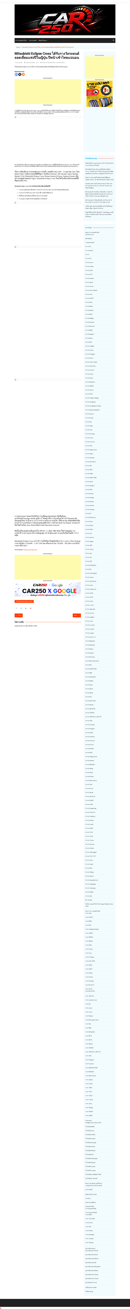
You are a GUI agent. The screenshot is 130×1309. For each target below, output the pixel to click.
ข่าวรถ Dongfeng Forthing (93, 406)
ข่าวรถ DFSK (89, 394)
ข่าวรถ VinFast (89, 848)
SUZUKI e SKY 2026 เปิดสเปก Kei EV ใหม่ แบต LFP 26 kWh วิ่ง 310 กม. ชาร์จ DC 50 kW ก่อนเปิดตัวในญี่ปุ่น (98, 186)
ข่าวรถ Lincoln (89, 613)
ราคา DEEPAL (89, 937)
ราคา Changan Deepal (92, 929)
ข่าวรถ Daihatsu (90, 382)
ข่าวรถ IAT (88, 513)
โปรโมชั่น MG (89, 1154)
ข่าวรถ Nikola (89, 693)
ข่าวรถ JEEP (88, 545)
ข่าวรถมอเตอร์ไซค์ (90, 1208)
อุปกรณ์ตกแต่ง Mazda (91, 1258)
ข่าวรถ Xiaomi (89, 876)
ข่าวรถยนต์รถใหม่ (21, 40)
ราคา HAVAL (89, 973)
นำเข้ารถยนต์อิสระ (90, 1202)
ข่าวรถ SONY (89, 804)
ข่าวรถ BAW (88, 314)
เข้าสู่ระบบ (22, 626)
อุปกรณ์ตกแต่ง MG (90, 1262)
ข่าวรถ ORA (88, 721)
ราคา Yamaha (89, 1242)
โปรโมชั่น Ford (89, 1131)
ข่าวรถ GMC (89, 470)
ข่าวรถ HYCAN (89, 505)
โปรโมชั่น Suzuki (90, 1166)
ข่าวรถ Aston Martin (91, 290)
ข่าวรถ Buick (89, 338)
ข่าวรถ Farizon (89, 414)
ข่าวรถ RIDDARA (90, 764)
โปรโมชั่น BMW (90, 1127)
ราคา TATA (88, 1092)
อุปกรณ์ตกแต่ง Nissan (91, 1270)
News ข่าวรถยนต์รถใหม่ (48, 62)
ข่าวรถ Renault (89, 760)
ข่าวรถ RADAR (89, 749)
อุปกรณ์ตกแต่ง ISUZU (91, 1255)
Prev (19, 615)
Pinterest (30, 608)
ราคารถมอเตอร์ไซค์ (91, 1212)
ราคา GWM (88, 969)
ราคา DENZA (89, 941)
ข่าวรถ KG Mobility (90, 565)
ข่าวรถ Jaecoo (89, 537)
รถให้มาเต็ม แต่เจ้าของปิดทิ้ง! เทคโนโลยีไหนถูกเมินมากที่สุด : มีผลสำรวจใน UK (99, 207)
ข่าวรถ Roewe (89, 776)
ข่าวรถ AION (89, 270)
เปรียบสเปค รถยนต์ (90, 1287)
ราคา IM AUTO (89, 985)
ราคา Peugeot (89, 1060)
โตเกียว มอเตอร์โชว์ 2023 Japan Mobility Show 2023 (99, 905)
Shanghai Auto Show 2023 (93, 1123)
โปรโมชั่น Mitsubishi (91, 1158)
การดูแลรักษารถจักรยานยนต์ (93, 1185)
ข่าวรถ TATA (89, 832)
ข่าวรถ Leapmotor (90, 589)
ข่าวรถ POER (89, 733)
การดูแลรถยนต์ (89, 242)
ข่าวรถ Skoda (89, 792)
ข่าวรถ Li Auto (89, 605)
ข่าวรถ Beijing (89, 318)
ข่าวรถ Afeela (89, 266)
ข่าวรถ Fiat (88, 422)
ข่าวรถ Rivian (89, 772)
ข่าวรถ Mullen (89, 681)
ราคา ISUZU (88, 989)
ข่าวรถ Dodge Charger (92, 398)
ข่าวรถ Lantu (89, 585)
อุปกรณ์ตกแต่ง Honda (91, 1251)
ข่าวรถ (87, 254)
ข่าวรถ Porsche (90, 741)
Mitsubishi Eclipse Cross (25, 601)
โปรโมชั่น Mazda (90, 1150)
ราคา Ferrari (89, 949)
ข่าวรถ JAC (88, 533)
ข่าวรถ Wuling (89, 872)
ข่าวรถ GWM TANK (90, 478)
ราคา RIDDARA (89, 1072)
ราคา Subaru (89, 1080)
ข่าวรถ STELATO (90, 812)
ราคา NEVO (88, 1040)
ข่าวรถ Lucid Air (90, 625)
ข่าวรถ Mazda (89, 653)
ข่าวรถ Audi (88, 294)
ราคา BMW (88, 921)
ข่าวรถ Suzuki (89, 824)
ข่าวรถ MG (88, 665)
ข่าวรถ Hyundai (89, 509)
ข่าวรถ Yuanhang (90, 888)
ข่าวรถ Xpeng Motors (91, 880)
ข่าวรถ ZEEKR (89, 892)
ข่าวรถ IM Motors (90, 517)
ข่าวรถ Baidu (89, 306)
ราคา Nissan (89, 1044)
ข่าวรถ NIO (88, 697)
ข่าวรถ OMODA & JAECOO (93, 717)
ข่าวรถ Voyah (89, 864)
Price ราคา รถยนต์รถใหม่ (92, 911)
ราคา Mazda (89, 1016)
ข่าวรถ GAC (88, 446)
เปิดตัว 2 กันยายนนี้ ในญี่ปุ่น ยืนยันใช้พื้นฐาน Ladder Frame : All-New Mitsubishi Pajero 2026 (99, 179)
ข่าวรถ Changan (90, 354)
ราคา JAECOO (89, 996)
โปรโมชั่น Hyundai (90, 1142)
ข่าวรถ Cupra (89, 374)
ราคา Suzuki (89, 1084)
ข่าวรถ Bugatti (89, 334)
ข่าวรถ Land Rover (90, 581)
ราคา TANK (88, 1088)
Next (75, 615)
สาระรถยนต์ (88, 1189)
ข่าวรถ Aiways (89, 278)
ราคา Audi (88, 913)
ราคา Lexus (88, 1008)
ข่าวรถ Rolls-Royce (91, 780)
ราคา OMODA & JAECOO (93, 1052)
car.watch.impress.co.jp (30, 550)
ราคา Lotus (88, 1012)
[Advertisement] (48, 91)
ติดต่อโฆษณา (43, 40)
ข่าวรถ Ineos (89, 521)
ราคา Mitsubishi (90, 1032)
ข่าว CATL (88, 246)
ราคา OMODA (89, 1048)
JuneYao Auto (89, 234)
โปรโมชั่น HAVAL (90, 1135)
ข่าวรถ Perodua (90, 725)
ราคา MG (88, 1024)
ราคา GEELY (89, 965)
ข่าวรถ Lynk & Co (90, 637)
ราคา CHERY (89, 933)
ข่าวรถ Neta (89, 685)
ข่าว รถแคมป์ (89, 250)
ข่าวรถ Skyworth (90, 796)
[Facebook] (16, 74)
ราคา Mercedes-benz (92, 1020)
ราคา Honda (89, 977)
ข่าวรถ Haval (89, 482)
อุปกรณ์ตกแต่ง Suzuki (91, 1274)
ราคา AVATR (89, 917)
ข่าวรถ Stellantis (90, 816)
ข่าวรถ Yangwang (90, 884)
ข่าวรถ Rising (89, 768)
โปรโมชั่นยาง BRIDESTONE (93, 1174)
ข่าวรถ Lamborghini (91, 573)
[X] (19, 74)
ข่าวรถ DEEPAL (89, 386)
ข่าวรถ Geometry (90, 462)
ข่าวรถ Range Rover (91, 756)
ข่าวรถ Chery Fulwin (91, 362)
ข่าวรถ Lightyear (90, 609)
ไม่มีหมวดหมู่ (89, 1291)
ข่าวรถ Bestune (90, 326)
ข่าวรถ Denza (89, 390)
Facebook (16, 608)
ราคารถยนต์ (33, 40)
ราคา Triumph (89, 1238)
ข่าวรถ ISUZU (89, 529)
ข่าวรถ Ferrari (89, 418)
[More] (23, 74)
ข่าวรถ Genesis (89, 458)
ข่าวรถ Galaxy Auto (91, 450)
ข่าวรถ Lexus (89, 601)
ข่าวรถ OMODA (89, 713)
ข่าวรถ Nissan (89, 705)
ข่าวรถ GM (88, 466)
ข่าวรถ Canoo (89, 350)
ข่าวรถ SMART (89, 800)
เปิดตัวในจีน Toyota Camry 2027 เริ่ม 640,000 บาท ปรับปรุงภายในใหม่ (99, 164)
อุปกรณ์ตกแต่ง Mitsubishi (92, 1266)
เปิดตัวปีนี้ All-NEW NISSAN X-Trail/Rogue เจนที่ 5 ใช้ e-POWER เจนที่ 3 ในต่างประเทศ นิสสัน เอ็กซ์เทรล (99, 214)
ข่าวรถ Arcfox (89, 286)
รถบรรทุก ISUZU (90, 991)
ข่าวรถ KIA (88, 569)
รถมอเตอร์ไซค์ (89, 1206)
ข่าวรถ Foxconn (90, 442)
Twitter (21, 608)
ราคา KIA (88, 1004)
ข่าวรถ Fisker (89, 426)
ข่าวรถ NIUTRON (90, 709)
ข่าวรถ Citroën (89, 370)
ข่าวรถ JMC (88, 561)
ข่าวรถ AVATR (89, 298)
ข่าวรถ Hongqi (89, 497)
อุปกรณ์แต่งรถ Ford (91, 1282)
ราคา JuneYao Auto (91, 1000)
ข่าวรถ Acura (89, 262)
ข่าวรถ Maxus (89, 649)
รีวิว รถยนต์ (88, 900)
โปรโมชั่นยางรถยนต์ (91, 1178)
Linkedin (26, 608)
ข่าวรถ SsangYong (90, 808)
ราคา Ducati (89, 1223)
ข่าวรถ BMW (89, 330)
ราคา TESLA (89, 1096)
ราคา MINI (88, 1028)
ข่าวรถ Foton (89, 438)
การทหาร (88, 1198)
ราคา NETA (88, 1036)
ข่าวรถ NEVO (89, 689)
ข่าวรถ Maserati (90, 645)
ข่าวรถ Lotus (89, 621)
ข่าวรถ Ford (88, 430)
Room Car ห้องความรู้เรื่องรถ (93, 1183)
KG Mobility (88, 238)
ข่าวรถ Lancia (89, 577)
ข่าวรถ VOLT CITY (90, 856)
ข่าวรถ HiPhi (88, 489)
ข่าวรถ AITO (89, 274)
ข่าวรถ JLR (88, 557)
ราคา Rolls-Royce (90, 1076)
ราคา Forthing (89, 957)
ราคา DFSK (88, 945)
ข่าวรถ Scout (89, 788)
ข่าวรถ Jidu (88, 553)
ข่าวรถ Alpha (89, 282)
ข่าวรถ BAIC (88, 302)
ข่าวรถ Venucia (89, 844)
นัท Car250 (19, 62)
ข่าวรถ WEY (88, 868)
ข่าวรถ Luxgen (89, 633)
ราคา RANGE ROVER (91, 1068)
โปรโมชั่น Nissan (90, 1162)
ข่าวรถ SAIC (88, 784)
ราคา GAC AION (90, 961)
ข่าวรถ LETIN (89, 597)
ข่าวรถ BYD (88, 342)
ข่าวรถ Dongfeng (90, 402)
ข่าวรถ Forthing (90, 434)
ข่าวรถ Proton (89, 745)
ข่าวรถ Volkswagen (91, 852)
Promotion (88, 1120)
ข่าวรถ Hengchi (89, 486)
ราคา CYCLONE (90, 1219)
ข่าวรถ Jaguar (89, 541)
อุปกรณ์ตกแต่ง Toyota (91, 1278)
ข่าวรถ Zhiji (88, 896)
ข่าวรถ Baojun (89, 310)
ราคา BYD (88, 925)
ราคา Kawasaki (89, 1235)
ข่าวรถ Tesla (89, 836)
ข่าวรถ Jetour (89, 549)
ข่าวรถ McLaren (90, 657)
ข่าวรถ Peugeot (90, 729)
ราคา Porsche (89, 1064)
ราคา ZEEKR (88, 1115)
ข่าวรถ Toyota (89, 840)
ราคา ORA (88, 1056)
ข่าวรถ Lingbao (89, 617)
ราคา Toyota (89, 1100)
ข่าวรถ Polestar (90, 737)
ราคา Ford (88, 953)
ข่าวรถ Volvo (89, 860)
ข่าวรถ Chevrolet (90, 366)
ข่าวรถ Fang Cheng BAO (92, 410)
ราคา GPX (88, 1227)
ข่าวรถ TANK (89, 828)
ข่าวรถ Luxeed (89, 629)
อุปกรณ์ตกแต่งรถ (90, 1248)
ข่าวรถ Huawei (89, 501)
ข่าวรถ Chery (89, 358)
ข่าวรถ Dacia (89, 378)
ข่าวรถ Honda (89, 493)
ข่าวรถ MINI (88, 673)
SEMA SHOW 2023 (91, 1194)
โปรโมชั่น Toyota (90, 1170)
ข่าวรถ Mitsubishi (60, 62)
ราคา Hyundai (89, 981)
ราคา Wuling (89, 1108)
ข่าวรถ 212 (88, 258)
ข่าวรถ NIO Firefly (90, 701)
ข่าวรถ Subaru (89, 820)
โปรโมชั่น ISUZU (90, 1146)
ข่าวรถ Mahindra (90, 641)
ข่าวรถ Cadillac (89, 346)
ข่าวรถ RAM (88, 753)
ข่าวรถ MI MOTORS (91, 669)
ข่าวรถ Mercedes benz (92, 661)
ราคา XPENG (89, 1111)
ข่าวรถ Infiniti (89, 525)
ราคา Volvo (88, 1104)
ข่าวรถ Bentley (89, 322)
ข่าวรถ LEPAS (89, 593)
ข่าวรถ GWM (89, 474)
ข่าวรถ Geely (89, 454)
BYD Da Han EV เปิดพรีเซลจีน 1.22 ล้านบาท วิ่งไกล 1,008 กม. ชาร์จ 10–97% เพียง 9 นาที (98, 201)
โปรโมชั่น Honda (90, 1139)
